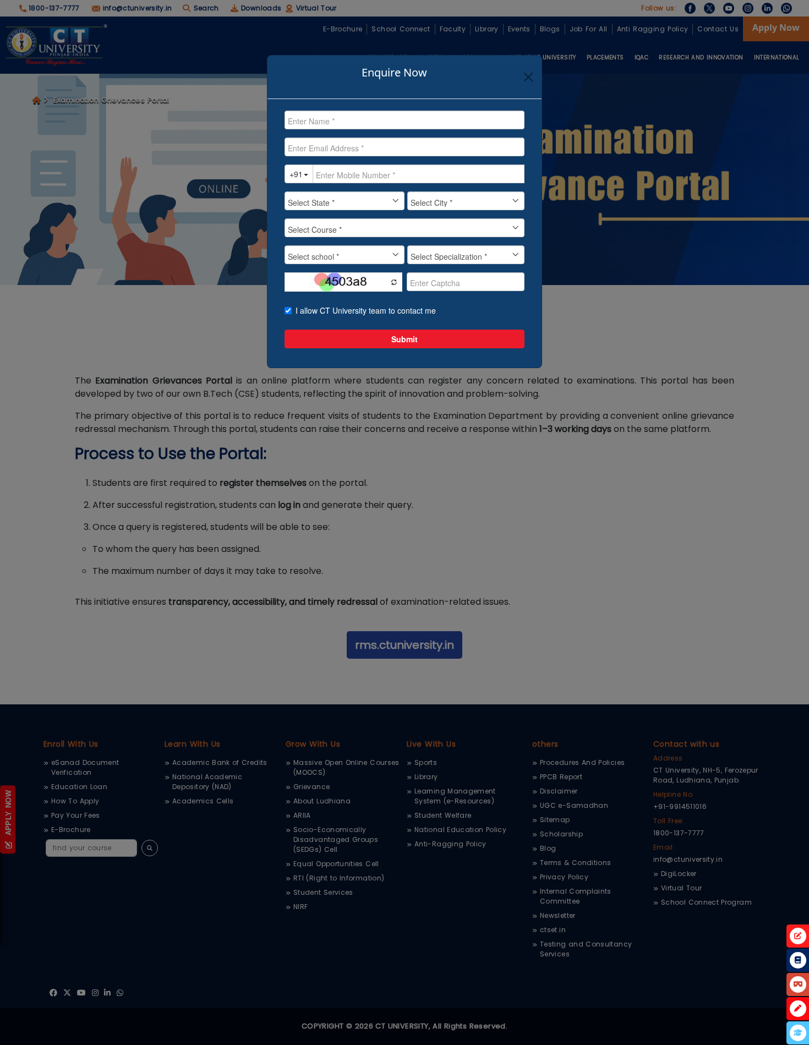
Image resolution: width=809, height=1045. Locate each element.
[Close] (528, 77)
